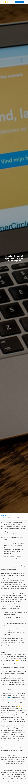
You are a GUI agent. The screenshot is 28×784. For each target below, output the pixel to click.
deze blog (10, 697)
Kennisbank (4, 515)
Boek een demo (19, 1)
